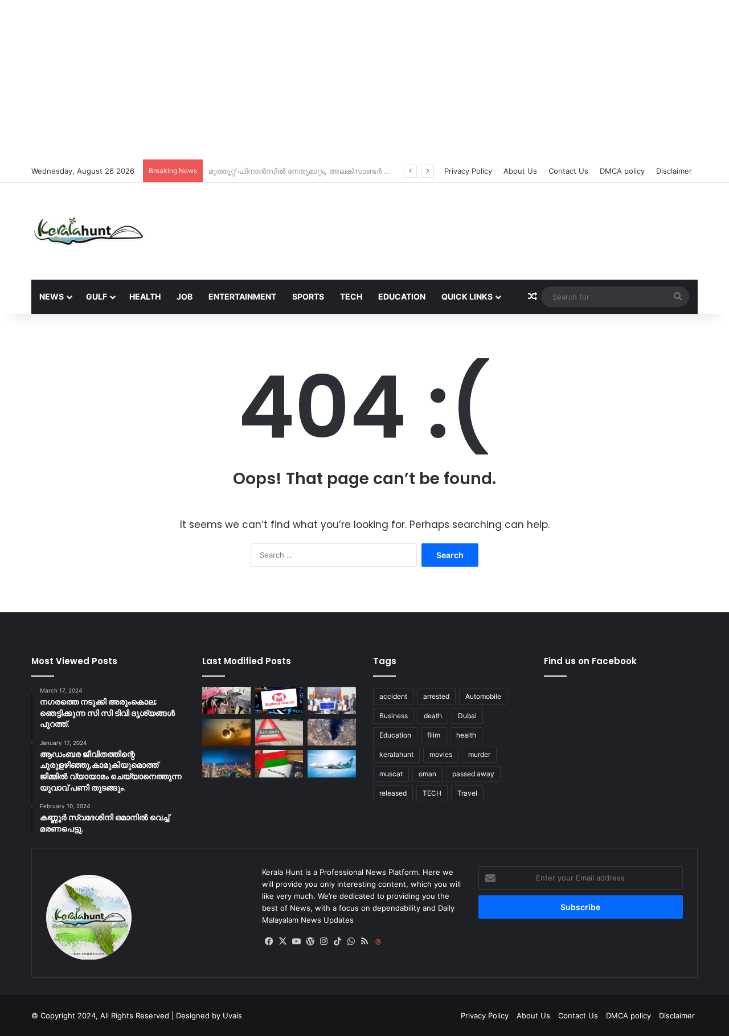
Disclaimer (674, 170)
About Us (520, 170)
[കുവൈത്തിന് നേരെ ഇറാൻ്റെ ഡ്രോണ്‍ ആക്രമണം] (332, 732)
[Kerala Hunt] (88, 231)
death (433, 715)
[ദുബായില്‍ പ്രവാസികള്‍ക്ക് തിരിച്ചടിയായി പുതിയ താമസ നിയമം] (226, 763)
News (51, 296)
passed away (473, 773)
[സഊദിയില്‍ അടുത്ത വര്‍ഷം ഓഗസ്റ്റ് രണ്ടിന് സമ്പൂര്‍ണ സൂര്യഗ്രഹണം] (226, 732)
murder (479, 754)
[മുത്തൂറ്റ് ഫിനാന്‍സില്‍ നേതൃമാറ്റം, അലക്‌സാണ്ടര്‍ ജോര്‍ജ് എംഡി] (279, 700)
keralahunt (396, 754)
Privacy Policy (468, 170)
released (393, 793)
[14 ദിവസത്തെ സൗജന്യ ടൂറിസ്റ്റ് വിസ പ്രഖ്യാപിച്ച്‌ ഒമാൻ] (279, 763)
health (466, 735)
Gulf (96, 296)
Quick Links (467, 296)
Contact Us (568, 170)
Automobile (483, 696)
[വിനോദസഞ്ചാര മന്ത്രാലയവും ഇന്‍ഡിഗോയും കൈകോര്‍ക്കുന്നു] (332, 700)
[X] (282, 941)
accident (393, 696)
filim (433, 735)
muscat (391, 773)
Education (401, 296)
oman (427, 773)
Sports (308, 296)
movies (440, 754)
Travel (467, 793)
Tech (351, 296)
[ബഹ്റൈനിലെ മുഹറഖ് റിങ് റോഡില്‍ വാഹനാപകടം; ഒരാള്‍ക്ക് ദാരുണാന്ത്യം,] (279, 732)
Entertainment (242, 296)
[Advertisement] (364, 79)
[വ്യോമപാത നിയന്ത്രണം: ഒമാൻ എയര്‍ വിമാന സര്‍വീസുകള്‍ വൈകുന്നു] (332, 763)
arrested (436, 696)
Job (185, 296)
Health (145, 296)
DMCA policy (622, 170)
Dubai (467, 715)
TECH (432, 793)
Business (393, 715)
